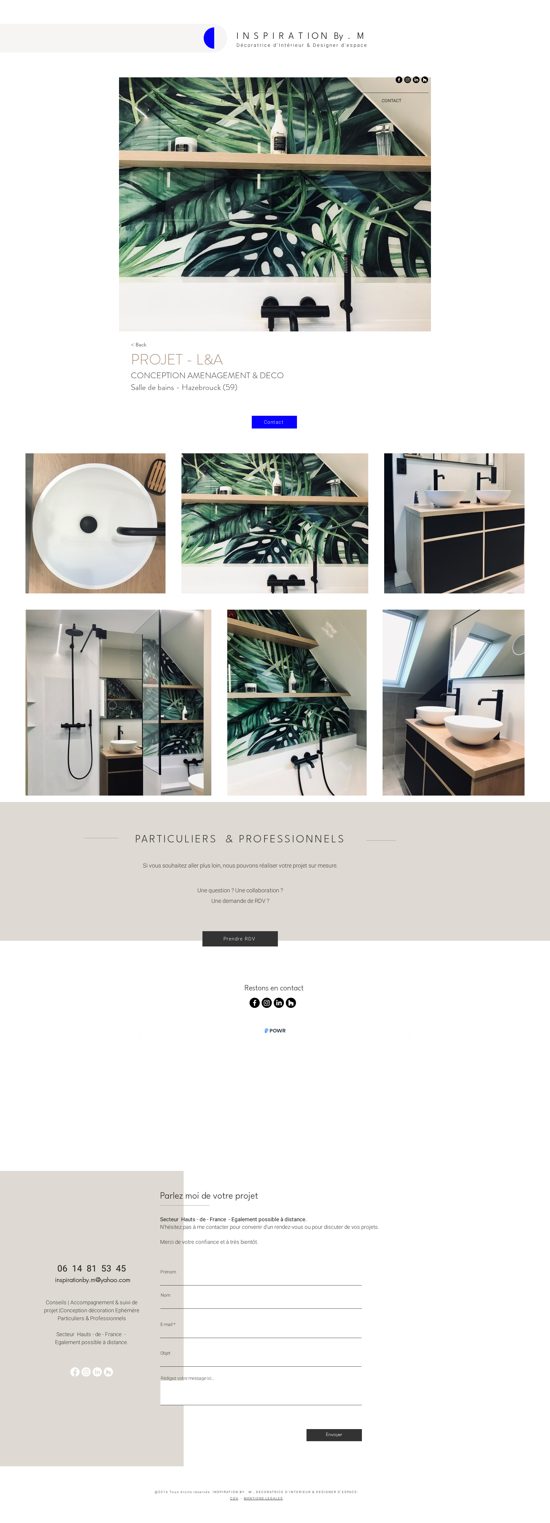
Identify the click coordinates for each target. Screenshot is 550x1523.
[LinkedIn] (416, 79)
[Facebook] (399, 79)
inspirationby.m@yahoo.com (92, 1279)
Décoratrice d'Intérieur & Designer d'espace (302, 45)
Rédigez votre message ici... (187, 1378)
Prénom (168, 1272)
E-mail (166, 1324)
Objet (165, 1353)
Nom (165, 1295)
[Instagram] (407, 79)
